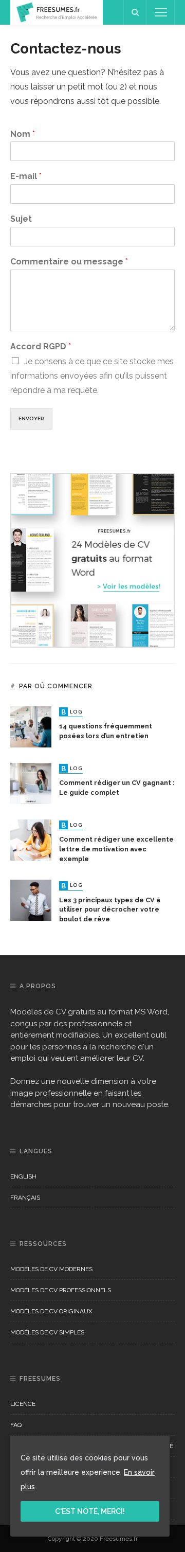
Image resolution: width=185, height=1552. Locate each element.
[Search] (135, 12)
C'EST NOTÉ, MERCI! (90, 1511)
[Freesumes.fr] (56, 11)
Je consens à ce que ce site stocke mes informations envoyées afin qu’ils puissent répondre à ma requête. (92, 375)
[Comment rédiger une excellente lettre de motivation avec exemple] (30, 839)
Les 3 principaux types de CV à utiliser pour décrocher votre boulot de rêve (109, 909)
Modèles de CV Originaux (51, 1311)
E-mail (26, 176)
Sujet (21, 219)
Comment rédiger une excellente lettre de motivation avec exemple (116, 849)
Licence (22, 1403)
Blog (72, 711)
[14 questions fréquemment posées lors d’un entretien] (30, 726)
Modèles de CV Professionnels (60, 1290)
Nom (22, 134)
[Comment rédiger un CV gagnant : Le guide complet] (30, 783)
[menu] (161, 12)
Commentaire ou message (69, 261)
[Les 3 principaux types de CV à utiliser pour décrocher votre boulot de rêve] (30, 899)
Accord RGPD (40, 346)
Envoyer (31, 418)
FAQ (16, 1425)
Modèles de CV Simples (47, 1332)
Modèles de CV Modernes (51, 1269)
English (23, 1176)
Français (25, 1197)
